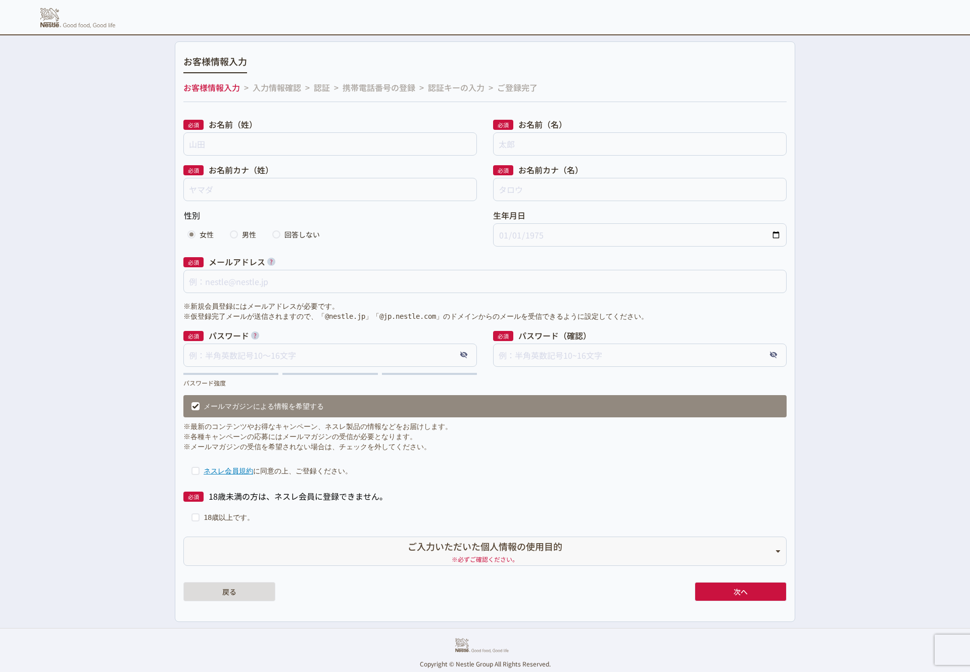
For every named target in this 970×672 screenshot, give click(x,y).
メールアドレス (237, 262)
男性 (249, 234)
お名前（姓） (233, 124)
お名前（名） (542, 124)
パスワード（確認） (554, 335)
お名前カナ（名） (550, 170)
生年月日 (509, 215)
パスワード (229, 335)
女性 (207, 234)
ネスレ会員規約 (228, 471)
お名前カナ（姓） (241, 170)
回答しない (302, 234)
